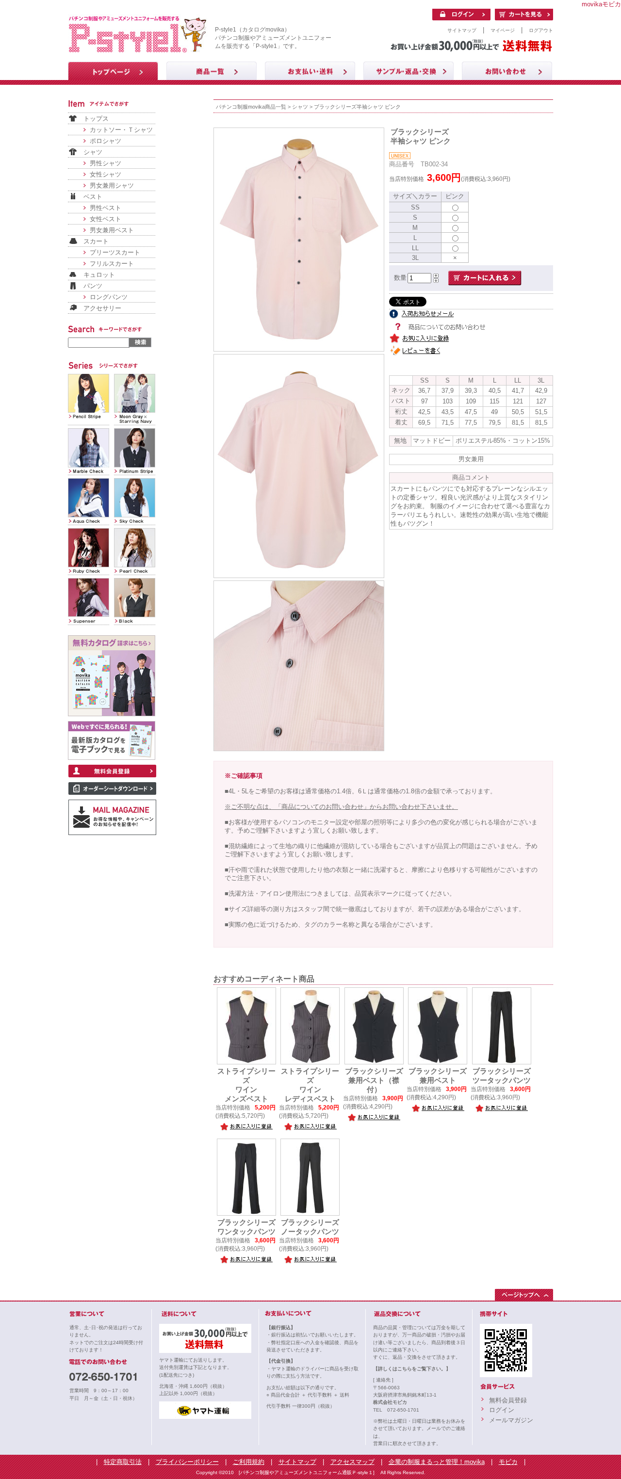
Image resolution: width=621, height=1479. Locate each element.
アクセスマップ (352, 1461)
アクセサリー (102, 308)
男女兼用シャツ (112, 185)
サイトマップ (461, 30)
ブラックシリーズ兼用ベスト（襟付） (374, 1080)
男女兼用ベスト (112, 230)
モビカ (508, 1461)
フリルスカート (112, 263)
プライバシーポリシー (187, 1461)
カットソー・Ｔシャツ (121, 129)
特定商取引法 (123, 1461)
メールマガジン (511, 1420)
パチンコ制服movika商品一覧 (251, 107)
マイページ (502, 30)
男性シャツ (105, 163)
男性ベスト (105, 207)
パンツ (92, 285)
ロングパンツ (109, 297)
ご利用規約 (248, 1461)
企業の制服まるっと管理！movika (437, 1461)
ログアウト (541, 30)
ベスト (92, 196)
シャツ (92, 152)
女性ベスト (105, 219)
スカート (96, 241)
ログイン (501, 1410)
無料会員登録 (508, 1400)
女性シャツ (105, 174)
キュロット (99, 274)
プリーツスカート (115, 252)
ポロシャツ (105, 141)
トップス (96, 118)
